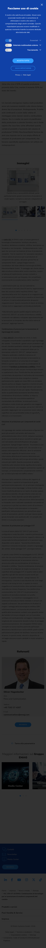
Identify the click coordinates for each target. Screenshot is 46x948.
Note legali (27, 75)
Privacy (17, 75)
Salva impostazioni (23, 68)
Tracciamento (32, 50)
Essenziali (34, 40)
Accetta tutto (23, 61)
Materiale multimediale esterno (25, 45)
